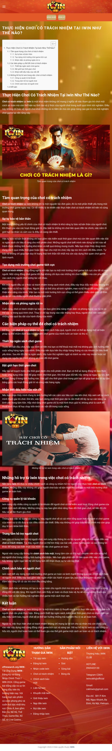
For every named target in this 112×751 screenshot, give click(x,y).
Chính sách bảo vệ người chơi (26, 84)
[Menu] (4, 6)
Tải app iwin (39, 658)
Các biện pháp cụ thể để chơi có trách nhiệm (28, 63)
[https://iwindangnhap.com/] (56, 6)
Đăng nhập (51, 17)
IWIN (72, 747)
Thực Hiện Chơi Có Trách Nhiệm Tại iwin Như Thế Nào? (30, 48)
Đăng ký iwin (40, 663)
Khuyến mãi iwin (41, 693)
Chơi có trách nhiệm (43, 674)
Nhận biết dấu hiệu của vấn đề (27, 72)
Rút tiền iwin (39, 708)
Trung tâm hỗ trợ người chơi (26, 81)
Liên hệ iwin (39, 688)
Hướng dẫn (67, 658)
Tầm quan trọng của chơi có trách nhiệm (26, 51)
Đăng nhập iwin (41, 713)
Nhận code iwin (41, 668)
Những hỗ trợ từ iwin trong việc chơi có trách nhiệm (31, 75)
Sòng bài (65, 668)
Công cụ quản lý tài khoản (25, 78)
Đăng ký (61, 17)
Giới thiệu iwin (40, 698)
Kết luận (13, 87)
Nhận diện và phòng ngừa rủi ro (27, 60)
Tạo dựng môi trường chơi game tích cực (31, 57)
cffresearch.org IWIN (13, 667)
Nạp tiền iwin (40, 703)
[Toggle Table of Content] (52, 43)
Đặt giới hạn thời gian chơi (25, 69)
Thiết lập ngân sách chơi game (27, 66)
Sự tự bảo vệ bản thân (23, 54)
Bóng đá (65, 674)
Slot (63, 663)
